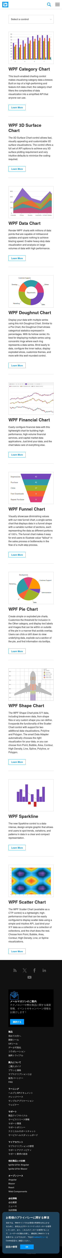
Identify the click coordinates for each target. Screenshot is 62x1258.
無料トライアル (15, 1055)
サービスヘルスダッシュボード (23, 1135)
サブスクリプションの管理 (21, 1146)
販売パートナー (15, 1078)
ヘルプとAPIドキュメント (20, 1093)
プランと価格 (14, 1070)
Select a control (20, 19)
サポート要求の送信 (17, 1154)
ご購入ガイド (14, 1066)
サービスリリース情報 (18, 1119)
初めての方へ (14, 1036)
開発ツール (13, 1039)
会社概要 (12, 1202)
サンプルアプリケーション (21, 1100)
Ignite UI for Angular (18, 1164)
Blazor (11, 1183)
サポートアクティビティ (20, 1150)
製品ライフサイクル (17, 1115)
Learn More (17, 107)
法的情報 (12, 1210)
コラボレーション (16, 1051)
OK (27, 1246)
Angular (12, 1179)
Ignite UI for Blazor (17, 1168)
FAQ (10, 1082)
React (11, 1187)
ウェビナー (13, 1104)
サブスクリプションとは (20, 1074)
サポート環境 (14, 1123)
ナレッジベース (15, 1096)
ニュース (12, 1206)
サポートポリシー (16, 1127)
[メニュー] (57, 4)
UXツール (13, 1043)
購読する (17, 1022)
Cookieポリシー (39, 1237)
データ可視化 (14, 1047)
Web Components (17, 1191)
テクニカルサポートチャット (22, 1131)
